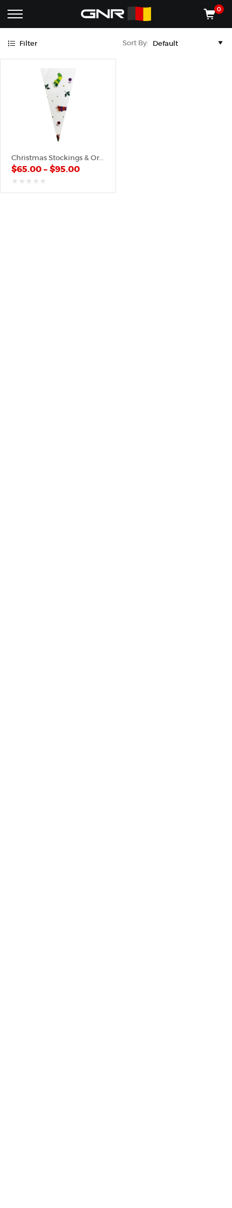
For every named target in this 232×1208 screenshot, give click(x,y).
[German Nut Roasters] (116, 14)
